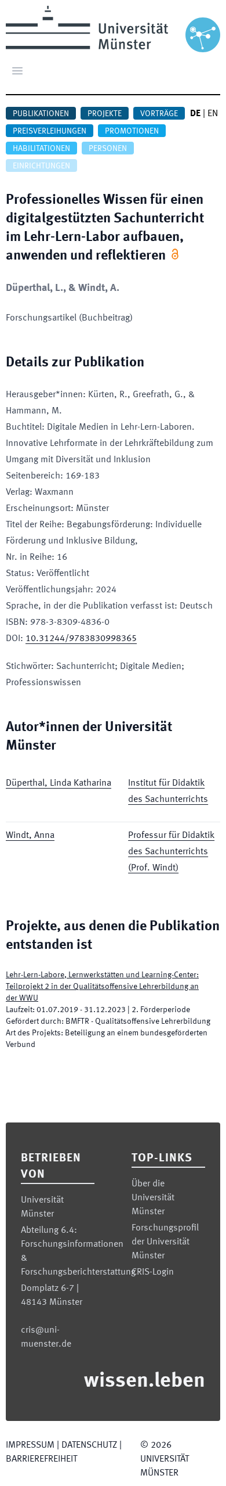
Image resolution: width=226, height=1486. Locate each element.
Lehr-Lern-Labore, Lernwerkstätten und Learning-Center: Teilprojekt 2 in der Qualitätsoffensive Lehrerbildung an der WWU (102, 986)
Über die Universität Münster (153, 1198)
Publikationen (41, 114)
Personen (108, 149)
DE (195, 113)
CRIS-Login (153, 1272)
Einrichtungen (41, 166)
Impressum (30, 1445)
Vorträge (159, 114)
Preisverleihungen (49, 131)
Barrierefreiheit (41, 1459)
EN (212, 113)
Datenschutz (89, 1445)
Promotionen (132, 131)
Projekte (105, 114)
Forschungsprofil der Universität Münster (165, 1242)
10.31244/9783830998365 (81, 638)
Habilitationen (41, 149)
